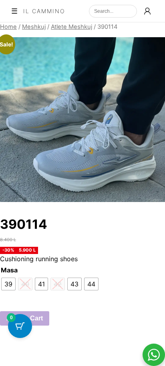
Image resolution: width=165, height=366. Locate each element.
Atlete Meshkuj (71, 26)
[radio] (8, 284)
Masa (9, 270)
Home (8, 26)
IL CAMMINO (44, 11)
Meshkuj (34, 26)
